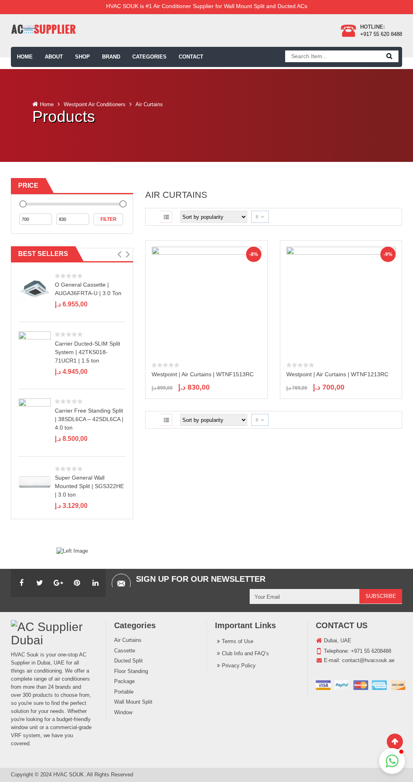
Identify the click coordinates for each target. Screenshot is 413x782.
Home (47, 104)
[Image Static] (72, 550)
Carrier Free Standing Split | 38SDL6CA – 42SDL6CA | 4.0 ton (89, 419)
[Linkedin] (95, 583)
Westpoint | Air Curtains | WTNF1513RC (203, 374)
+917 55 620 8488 (381, 34)
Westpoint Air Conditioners (94, 104)
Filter (108, 219)
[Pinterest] (77, 583)
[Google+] (58, 583)
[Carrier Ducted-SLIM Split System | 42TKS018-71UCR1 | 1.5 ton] (35, 347)
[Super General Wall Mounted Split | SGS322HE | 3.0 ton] (35, 481)
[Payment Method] (360, 685)
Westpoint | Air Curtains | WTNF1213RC (337, 374)
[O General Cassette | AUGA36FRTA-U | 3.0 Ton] (35, 288)
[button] (119, 254)
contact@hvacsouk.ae (368, 660)
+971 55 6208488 (371, 651)
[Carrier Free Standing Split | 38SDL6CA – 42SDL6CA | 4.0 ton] (35, 414)
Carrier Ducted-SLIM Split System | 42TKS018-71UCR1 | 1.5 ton (87, 352)
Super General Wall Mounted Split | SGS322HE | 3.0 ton (89, 486)
